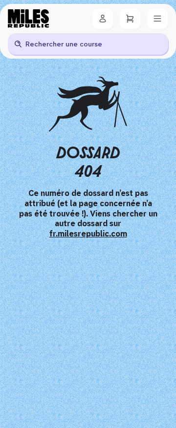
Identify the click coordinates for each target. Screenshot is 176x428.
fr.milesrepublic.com (88, 233)
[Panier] (130, 18)
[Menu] (157, 18)
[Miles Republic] (28, 18)
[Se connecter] (102, 18)
